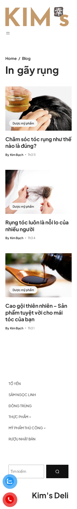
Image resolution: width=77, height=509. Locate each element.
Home (11, 58)
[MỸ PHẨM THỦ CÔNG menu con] (45, 428)
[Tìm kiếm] (57, 471)
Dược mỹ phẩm (23, 123)
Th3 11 (32, 155)
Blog (26, 58)
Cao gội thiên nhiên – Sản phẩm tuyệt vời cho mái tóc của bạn (36, 312)
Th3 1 (31, 328)
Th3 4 (31, 238)
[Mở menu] (7, 33)
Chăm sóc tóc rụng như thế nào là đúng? (38, 142)
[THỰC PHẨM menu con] (30, 417)
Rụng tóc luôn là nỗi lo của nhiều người (37, 225)
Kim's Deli (50, 495)
